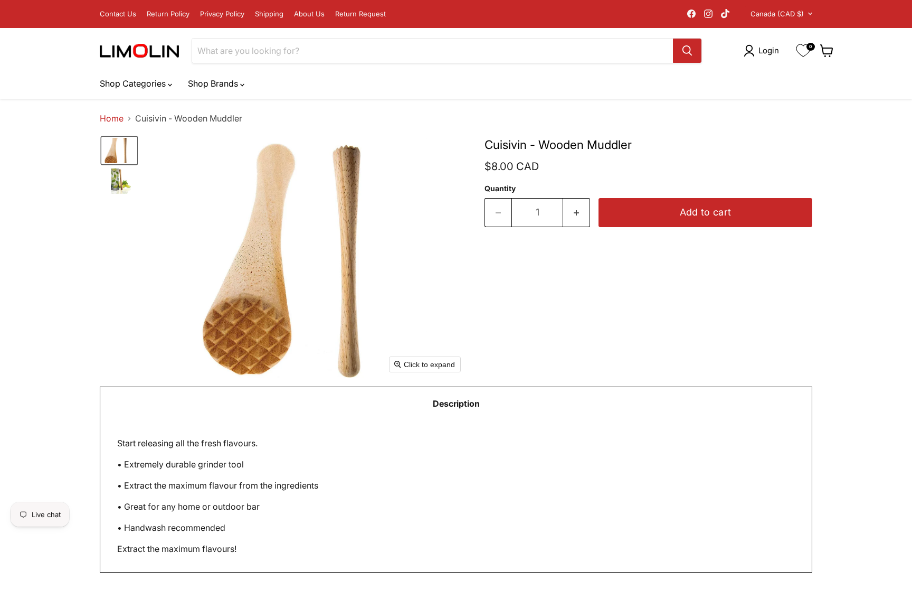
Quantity (500, 188)
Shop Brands (214, 83)
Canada (777, 14)
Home (112, 118)
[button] (763, 50)
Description (456, 403)
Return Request (360, 14)
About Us (309, 14)
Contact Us (118, 14)
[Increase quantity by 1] (576, 212)
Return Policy (168, 14)
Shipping (269, 14)
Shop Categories (134, 83)
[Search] (687, 51)
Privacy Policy (222, 14)
